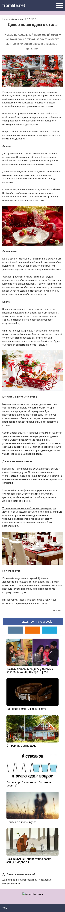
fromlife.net (13, 5)
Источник (58, 610)
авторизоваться (11, 883)
